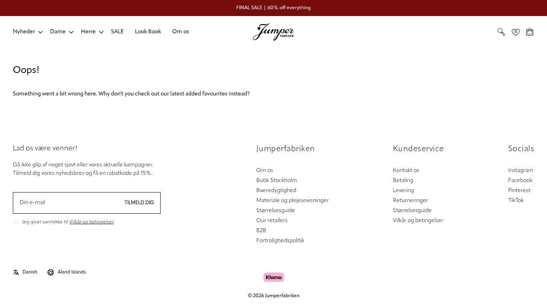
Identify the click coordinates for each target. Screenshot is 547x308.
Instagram (520, 171)
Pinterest (519, 191)
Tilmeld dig (139, 203)
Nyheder (24, 32)
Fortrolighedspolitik (280, 241)
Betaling (403, 181)
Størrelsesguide (275, 211)
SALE (117, 32)
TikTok (516, 201)
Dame (58, 32)
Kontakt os (406, 171)
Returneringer (410, 201)
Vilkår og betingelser (91, 222)
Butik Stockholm (276, 181)
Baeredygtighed (276, 191)
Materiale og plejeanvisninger (292, 201)
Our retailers (272, 221)
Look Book (148, 32)
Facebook (520, 181)
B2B (261, 231)
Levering (403, 191)
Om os (180, 32)
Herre (88, 32)
